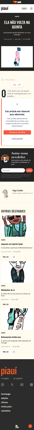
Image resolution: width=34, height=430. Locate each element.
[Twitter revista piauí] (12, 384)
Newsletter (6, 410)
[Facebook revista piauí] (2, 384)
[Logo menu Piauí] (4, 8)
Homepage (5, 394)
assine (29, 170)
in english (5, 378)
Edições (4, 398)
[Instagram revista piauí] (31, 384)
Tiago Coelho (17, 190)
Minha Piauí (6, 406)
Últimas (4, 402)
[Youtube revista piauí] (21, 384)
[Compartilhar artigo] (19, 84)
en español (18, 378)
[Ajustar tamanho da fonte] (14, 84)
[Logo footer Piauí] (17, 371)
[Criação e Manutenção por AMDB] (17, 426)
